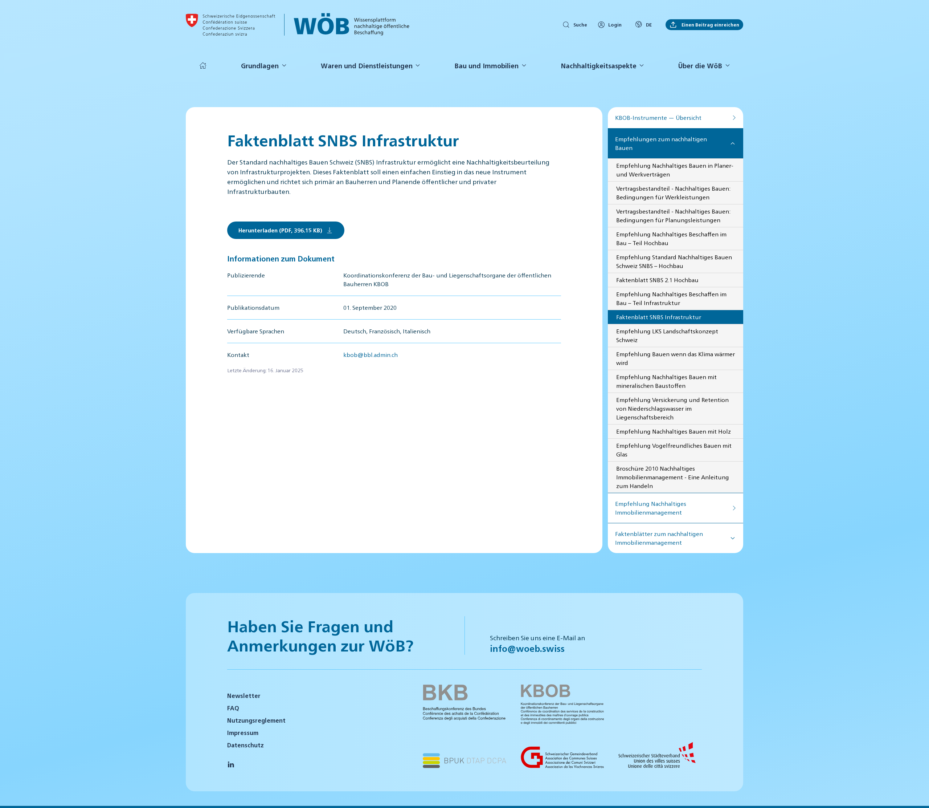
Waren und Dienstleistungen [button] (367, 65)
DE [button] (649, 24)
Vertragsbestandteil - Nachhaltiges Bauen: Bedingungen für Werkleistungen (673, 192)
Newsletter (244, 695)
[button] (914, 792)
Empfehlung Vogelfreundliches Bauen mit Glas (674, 450)
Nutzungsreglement (256, 720)
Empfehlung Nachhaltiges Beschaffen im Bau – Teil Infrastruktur (671, 298)
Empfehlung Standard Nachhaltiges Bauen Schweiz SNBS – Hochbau (674, 261)
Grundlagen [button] (260, 65)
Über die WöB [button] (700, 65)
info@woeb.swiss (527, 648)
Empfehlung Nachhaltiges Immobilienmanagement (650, 508)
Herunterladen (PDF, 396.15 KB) (280, 230)
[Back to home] (230, 25)
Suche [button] (580, 24)
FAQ (233, 708)
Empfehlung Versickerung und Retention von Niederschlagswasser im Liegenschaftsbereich (672, 408)
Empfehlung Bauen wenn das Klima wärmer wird (675, 358)
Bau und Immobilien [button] (486, 65)
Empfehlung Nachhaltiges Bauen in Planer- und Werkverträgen (674, 170)
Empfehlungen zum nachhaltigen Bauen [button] (661, 143)
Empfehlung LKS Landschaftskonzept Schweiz (667, 335)
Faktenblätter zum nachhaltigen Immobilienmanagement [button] (659, 538)
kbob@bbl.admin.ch (370, 354)
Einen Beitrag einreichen (709, 24)
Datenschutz (245, 745)
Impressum (242, 732)
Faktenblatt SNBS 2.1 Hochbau (657, 280)
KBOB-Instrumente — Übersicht (658, 117)
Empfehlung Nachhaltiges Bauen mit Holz (673, 431)
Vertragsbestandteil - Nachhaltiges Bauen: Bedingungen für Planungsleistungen (673, 215)
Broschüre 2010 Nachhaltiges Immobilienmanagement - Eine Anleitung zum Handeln (672, 477)
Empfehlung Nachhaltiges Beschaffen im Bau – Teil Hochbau (671, 238)
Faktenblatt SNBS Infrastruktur (658, 317)
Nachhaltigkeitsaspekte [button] (599, 65)
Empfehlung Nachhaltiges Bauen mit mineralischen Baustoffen (666, 381)
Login (615, 24)
